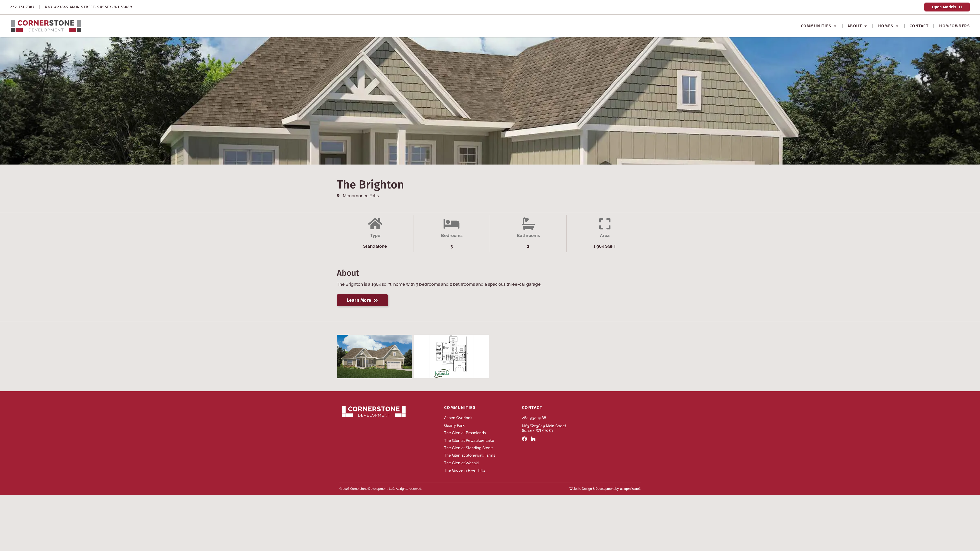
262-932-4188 (534, 418)
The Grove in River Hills (464, 470)
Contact (919, 25)
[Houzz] (533, 439)
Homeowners (954, 25)
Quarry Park (454, 425)
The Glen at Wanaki (461, 463)
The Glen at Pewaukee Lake (469, 440)
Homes (885, 25)
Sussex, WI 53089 (537, 430)
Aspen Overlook (458, 418)
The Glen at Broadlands (465, 433)
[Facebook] (524, 439)
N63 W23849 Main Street (544, 426)
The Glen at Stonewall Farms (469, 455)
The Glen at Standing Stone (468, 448)
